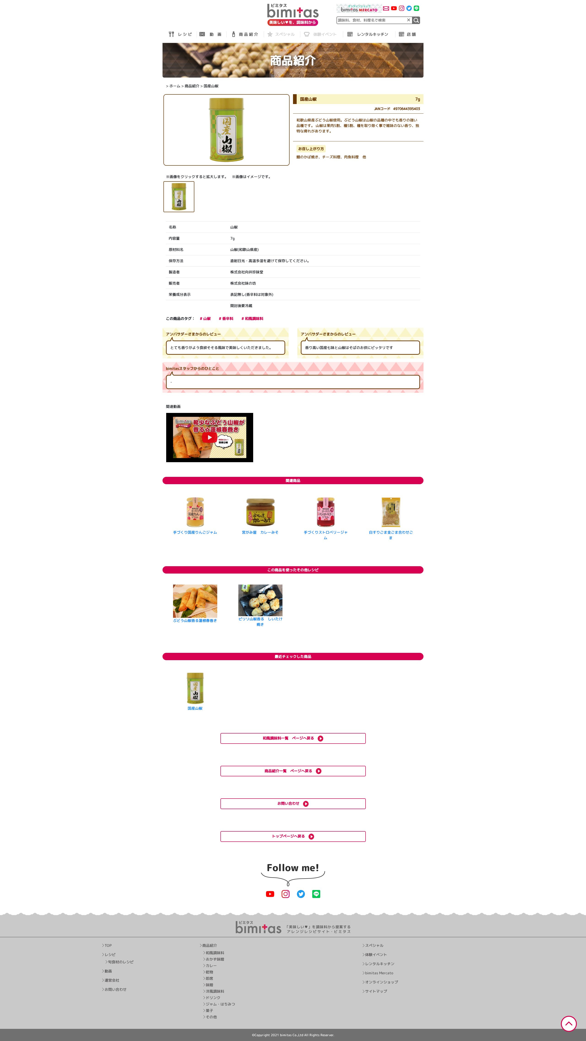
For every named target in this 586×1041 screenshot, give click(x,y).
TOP (108, 945)
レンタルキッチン (379, 963)
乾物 (209, 972)
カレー (211, 965)
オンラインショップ (381, 982)
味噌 (209, 984)
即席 (209, 978)
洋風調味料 (215, 991)
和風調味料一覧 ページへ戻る (290, 738)
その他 (211, 1016)
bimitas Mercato (379, 972)
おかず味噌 (215, 959)
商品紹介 (192, 85)
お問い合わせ (116, 989)
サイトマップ (376, 991)
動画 (108, 971)
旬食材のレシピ (121, 961)
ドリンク (213, 997)
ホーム (174, 85)
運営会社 (112, 980)
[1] (416, 20)
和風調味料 (215, 952)
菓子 (209, 1010)
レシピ (110, 954)
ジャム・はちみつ (220, 1004)
